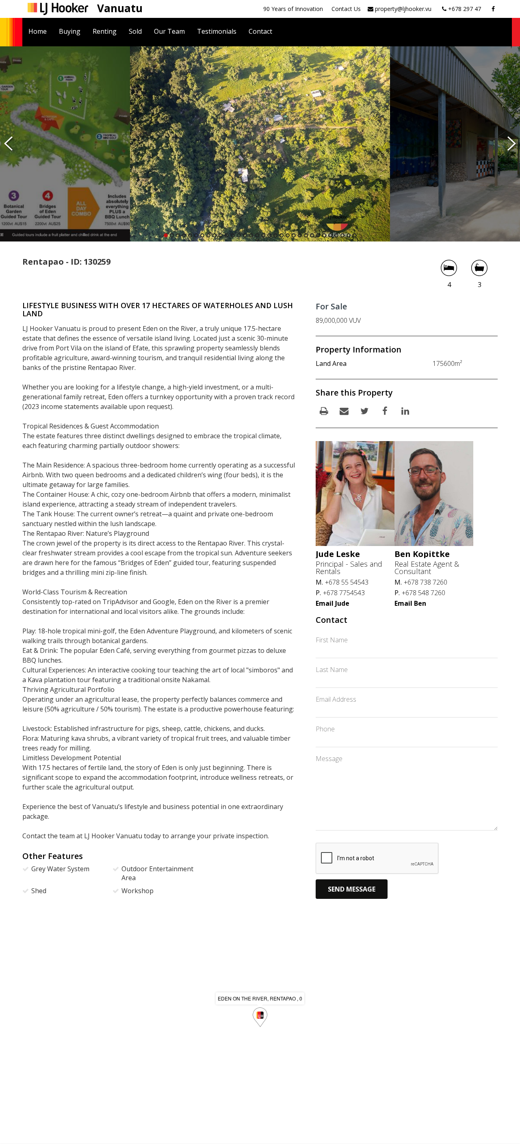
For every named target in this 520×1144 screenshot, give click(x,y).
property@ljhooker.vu (402, 9)
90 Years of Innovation (293, 9)
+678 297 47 (463, 9)
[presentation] (8, 143)
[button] (166, 235)
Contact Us (346, 9)
